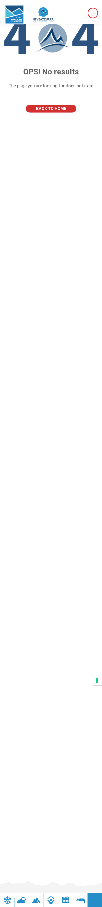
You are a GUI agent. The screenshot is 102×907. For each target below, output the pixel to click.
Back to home (51, 108)
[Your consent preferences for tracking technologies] (97, 680)
